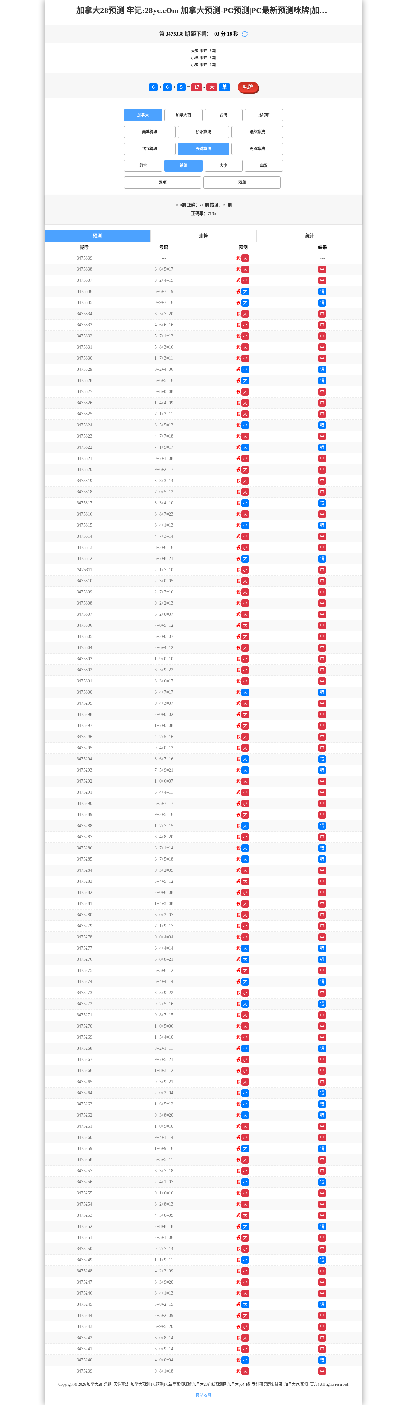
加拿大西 (183, 115)
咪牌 (248, 87)
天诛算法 (203, 149)
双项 (163, 182)
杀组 (183, 165)
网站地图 (203, 1395)
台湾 (223, 115)
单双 (264, 165)
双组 (242, 182)
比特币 (264, 115)
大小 (223, 165)
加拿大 (143, 115)
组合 (143, 165)
